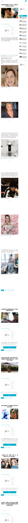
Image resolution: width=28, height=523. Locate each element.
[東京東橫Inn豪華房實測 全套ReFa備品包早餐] (20, 24)
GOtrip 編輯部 (4, 421)
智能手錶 (13, 290)
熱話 (5, 328)
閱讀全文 (9, 347)
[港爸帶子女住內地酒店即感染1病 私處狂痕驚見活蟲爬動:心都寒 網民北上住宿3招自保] (20, 28)
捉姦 (9, 290)
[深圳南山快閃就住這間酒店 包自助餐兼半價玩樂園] (20, 17)
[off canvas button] (1, 1)
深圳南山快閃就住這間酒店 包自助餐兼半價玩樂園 (24, 18)
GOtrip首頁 (2, 328)
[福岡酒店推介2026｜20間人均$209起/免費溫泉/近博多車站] (20, 35)
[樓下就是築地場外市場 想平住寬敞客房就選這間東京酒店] (20, 31)
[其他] (17, 325)
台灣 (5, 447)
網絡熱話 (8, 328)
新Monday (14, 56)
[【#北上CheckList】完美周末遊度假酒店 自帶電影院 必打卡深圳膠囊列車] (20, 42)
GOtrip (3, 20)
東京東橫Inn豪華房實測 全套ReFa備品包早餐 (24, 25)
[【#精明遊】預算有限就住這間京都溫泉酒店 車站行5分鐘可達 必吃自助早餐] (20, 49)
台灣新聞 (9, 447)
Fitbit (6, 290)
